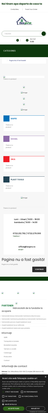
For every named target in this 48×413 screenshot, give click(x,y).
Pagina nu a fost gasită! (17, 60)
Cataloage (7, 353)
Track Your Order (31, 9)
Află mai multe (15, 388)
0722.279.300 (34, 233)
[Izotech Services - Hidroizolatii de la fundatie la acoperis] (15, 303)
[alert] (24, 393)
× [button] (45, 377)
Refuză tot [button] (35, 408)
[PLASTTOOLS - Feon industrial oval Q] (24, 104)
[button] (24, 404)
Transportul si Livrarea (11, 341)
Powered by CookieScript (38, 412)
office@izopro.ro (26, 246)
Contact (6, 360)
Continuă (39, 269)
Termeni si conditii (10, 349)
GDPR (5, 337)
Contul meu (15, 9)
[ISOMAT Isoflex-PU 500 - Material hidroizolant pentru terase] (24, 87)
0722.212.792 (19, 233)
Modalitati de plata (10, 345)
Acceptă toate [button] (13, 408)
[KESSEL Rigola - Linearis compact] (24, 92)
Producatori (8, 357)
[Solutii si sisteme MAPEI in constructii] (24, 110)
